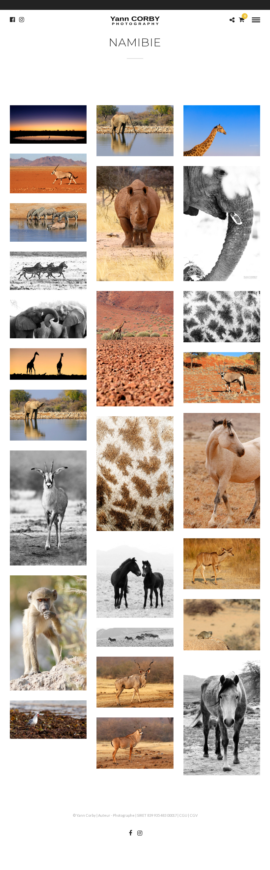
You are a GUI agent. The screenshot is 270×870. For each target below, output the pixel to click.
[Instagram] (21, 20)
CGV (194, 815)
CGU (183, 815)
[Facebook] (12, 20)
